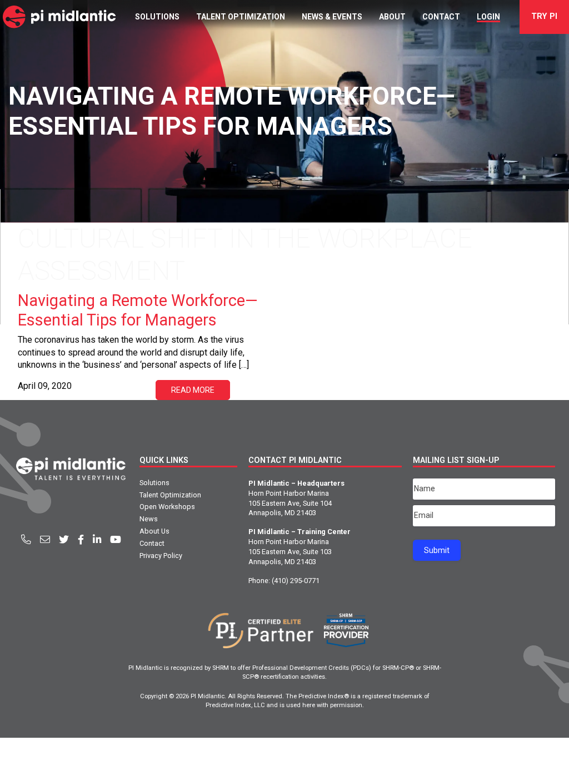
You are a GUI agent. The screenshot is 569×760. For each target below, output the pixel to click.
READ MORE (192, 390)
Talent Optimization (240, 16)
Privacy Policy (160, 555)
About (392, 16)
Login (488, 16)
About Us (154, 531)
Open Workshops (167, 506)
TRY (544, 16)
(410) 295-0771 (296, 580)
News (148, 519)
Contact (441, 16)
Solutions (157, 16)
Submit (437, 550)
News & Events (332, 16)
